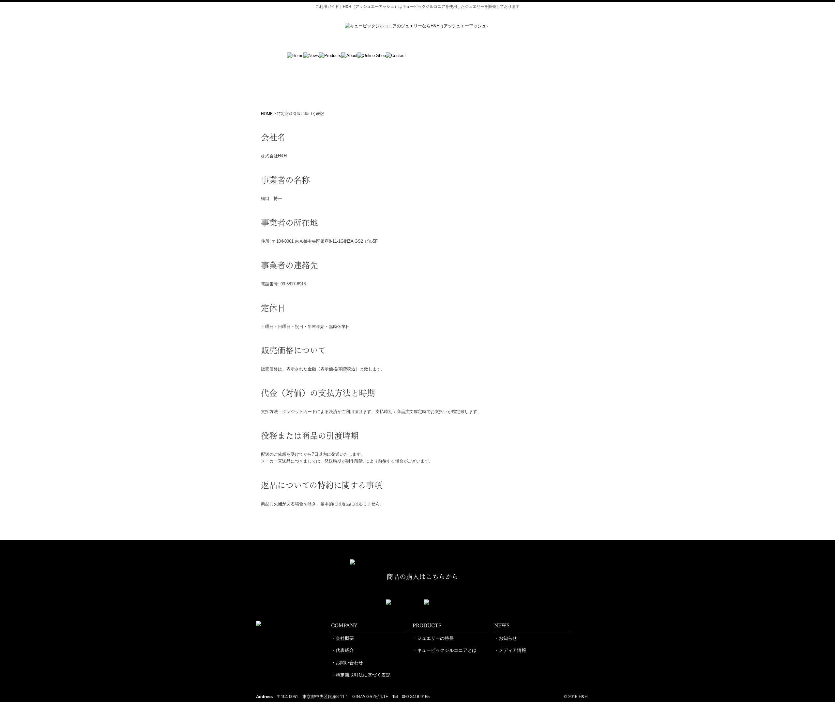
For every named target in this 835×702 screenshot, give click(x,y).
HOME (267, 113)
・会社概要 (342, 638)
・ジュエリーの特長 (433, 638)
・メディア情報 (510, 650)
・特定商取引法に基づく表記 (360, 675)
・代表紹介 (342, 650)
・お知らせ (505, 638)
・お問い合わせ (347, 662)
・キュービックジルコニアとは (445, 650)
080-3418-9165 (416, 696)
